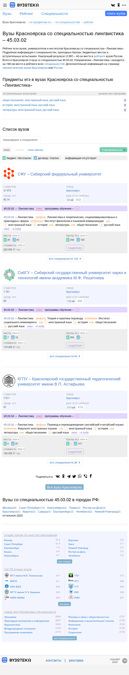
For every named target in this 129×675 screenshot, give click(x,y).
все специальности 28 (63, 462)
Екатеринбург (61, 511)
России (58, 68)
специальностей (54, 64)
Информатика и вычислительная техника (91, 620)
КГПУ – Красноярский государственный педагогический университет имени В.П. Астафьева (69, 381)
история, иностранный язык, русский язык (29, 105)
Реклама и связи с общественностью (88, 617)
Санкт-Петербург (29, 508)
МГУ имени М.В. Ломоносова (26, 575)
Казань (8, 551)
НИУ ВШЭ (15, 586)
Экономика (10, 617)
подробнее (75, 248)
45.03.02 (9, 217)
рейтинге (99, 56)
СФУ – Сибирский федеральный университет (60, 174)
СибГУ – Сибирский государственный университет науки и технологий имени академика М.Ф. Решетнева (72, 274)
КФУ (76, 592)
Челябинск (82, 511)
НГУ (76, 581)
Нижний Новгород (106, 511)
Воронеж (73, 540)
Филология (74, 624)
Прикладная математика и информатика (26, 620)
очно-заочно (35, 150)
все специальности (64, 638)
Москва (7, 508)
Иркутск (27, 511)
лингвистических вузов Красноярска (25, 68)
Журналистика (12, 624)
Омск (71, 544)
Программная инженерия (18, 632)
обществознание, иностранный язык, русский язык (34, 100)
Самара (43, 511)
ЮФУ (77, 597)
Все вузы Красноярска (64, 487)
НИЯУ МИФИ (17, 597)
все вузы (64, 604)
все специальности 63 (63, 356)
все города (65, 561)
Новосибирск (55, 508)
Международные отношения (20, 628)
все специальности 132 (63, 258)
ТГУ (76, 586)
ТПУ (76, 575)
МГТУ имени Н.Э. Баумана (25, 592)
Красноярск (73, 190)
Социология (75, 632)
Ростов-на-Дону (92, 508)
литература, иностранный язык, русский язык (31, 110)
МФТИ (13, 581)
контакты (53, 660)
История (73, 628)
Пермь (73, 508)
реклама (76, 660)
